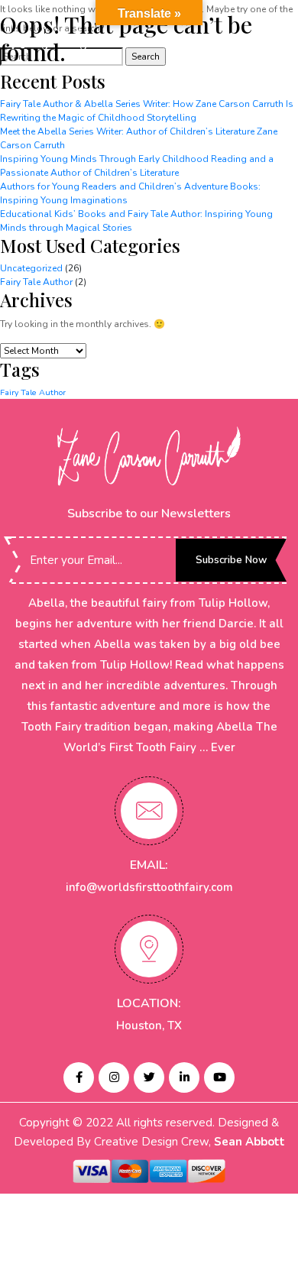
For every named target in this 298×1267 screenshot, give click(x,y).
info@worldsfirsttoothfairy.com (149, 887)
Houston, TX (149, 1025)
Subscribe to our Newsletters (149, 513)
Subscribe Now (231, 559)
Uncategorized (31, 268)
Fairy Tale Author (36, 282)
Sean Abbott (249, 1141)
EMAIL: (149, 865)
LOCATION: (149, 1003)
